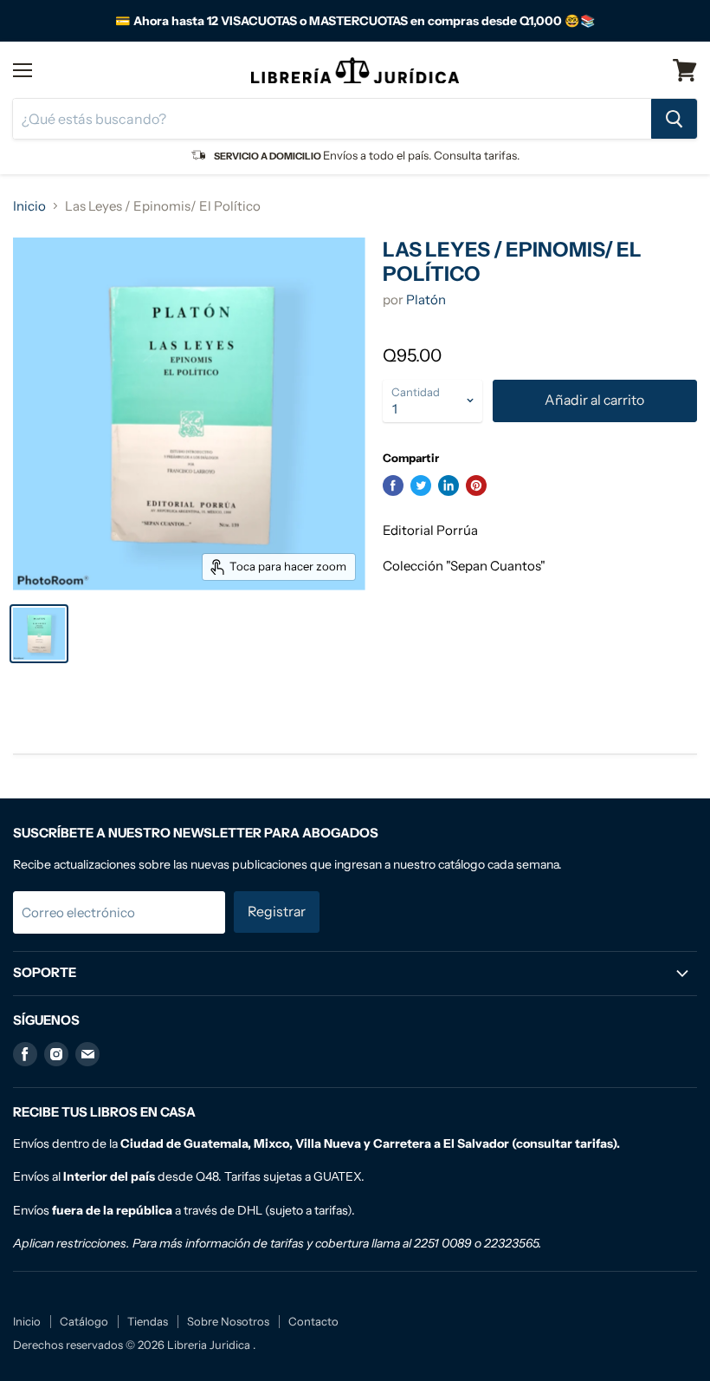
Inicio (29, 206)
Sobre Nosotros (228, 1321)
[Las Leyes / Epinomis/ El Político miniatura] (39, 633)
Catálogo (84, 1321)
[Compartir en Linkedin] (448, 485)
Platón (426, 299)
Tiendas (147, 1321)
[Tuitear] (420, 485)
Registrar (277, 911)
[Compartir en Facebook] (393, 485)
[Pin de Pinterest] (476, 485)
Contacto (313, 1321)
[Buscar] (674, 119)
